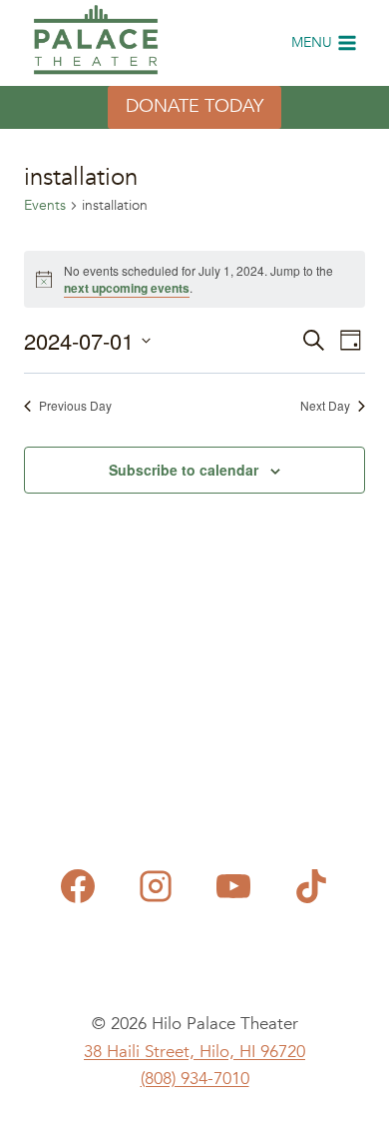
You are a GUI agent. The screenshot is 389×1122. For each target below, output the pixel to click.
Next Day (325, 406)
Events (45, 205)
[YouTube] (233, 886)
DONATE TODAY (194, 106)
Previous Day (75, 406)
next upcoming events (127, 288)
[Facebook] (78, 886)
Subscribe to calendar (183, 470)
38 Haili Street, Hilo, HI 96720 (194, 1051)
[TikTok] (311, 886)
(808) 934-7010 (195, 1078)
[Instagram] (156, 886)
